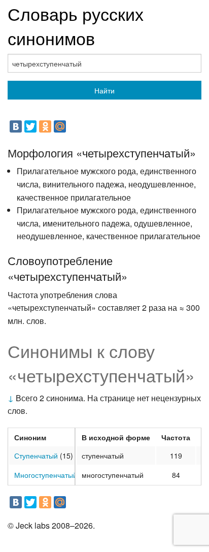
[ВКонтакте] (16, 126)
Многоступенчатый (45, 475)
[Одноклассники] (45, 126)
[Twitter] (30, 126)
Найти (104, 90)
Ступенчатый (36, 455)
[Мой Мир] (60, 126)
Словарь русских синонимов (76, 25)
